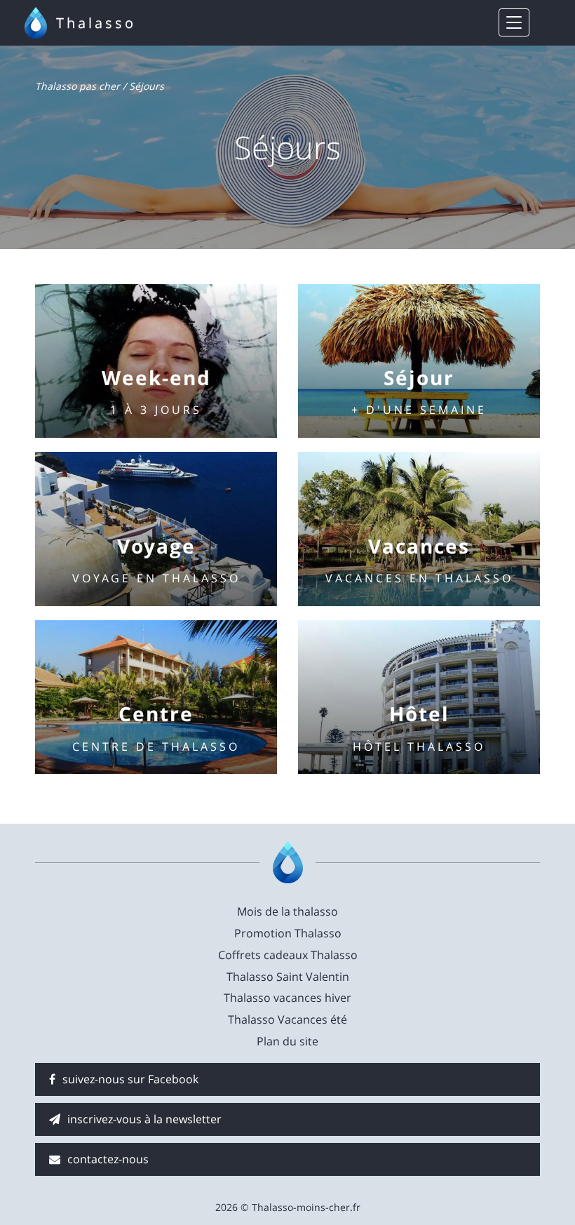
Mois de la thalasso (287, 911)
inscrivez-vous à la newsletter (144, 1119)
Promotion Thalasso (287, 933)
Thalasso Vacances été (287, 1019)
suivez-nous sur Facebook (130, 1079)
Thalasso (96, 22)
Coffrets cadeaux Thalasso (288, 955)
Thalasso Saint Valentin (287, 976)
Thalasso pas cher (77, 86)
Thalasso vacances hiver (287, 997)
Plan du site (287, 1041)
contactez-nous (108, 1159)
